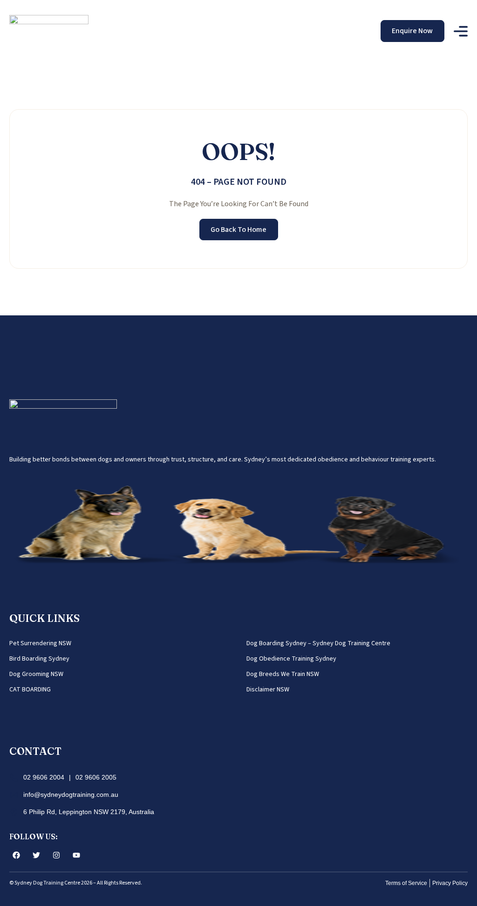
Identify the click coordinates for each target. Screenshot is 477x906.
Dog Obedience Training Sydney (291, 658)
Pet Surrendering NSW (40, 643)
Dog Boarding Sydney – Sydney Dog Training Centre (318, 643)
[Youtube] (76, 855)
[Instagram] (56, 855)
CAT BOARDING (30, 689)
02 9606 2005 (95, 777)
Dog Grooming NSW (36, 674)
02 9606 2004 (43, 777)
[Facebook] (16, 855)
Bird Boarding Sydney (39, 658)
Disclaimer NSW (267, 689)
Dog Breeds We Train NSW (282, 674)
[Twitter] (36, 855)
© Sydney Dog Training (36, 883)
